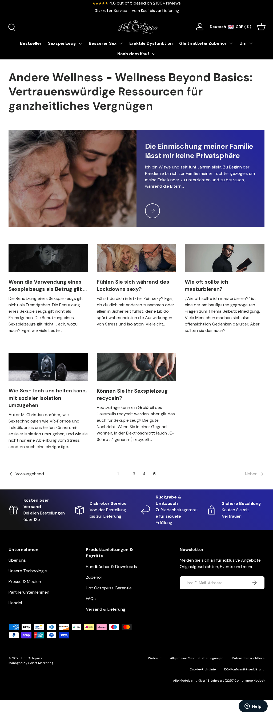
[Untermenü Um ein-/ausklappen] (251, 43)
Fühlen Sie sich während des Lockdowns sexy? (133, 285)
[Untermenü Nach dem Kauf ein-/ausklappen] (153, 54)
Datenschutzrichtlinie (248, 658)
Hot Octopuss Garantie (109, 588)
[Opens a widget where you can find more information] (253, 706)
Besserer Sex (103, 43)
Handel (15, 603)
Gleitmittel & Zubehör (203, 43)
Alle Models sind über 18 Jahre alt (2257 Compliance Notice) (218, 680)
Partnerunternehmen (29, 592)
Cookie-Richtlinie (203, 669)
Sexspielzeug (62, 43)
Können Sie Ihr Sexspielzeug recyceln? (132, 394)
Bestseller (31, 43)
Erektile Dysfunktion (151, 43)
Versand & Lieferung (105, 609)
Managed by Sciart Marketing (31, 663)
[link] (211, 474)
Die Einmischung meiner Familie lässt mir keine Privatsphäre (199, 151)
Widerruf (155, 658)
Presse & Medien (25, 581)
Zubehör (94, 577)
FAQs (91, 598)
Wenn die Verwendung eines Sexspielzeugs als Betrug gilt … (48, 285)
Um (243, 43)
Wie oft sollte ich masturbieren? (206, 285)
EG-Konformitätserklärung (244, 669)
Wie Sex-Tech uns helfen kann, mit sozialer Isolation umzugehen (48, 398)
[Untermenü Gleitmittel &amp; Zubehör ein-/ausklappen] (231, 43)
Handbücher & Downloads (111, 566)
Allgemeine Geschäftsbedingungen (196, 658)
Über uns (17, 560)
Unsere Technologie (28, 571)
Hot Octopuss (31, 658)
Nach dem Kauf (133, 54)
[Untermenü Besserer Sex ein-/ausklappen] (121, 43)
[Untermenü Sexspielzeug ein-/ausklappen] (80, 43)
